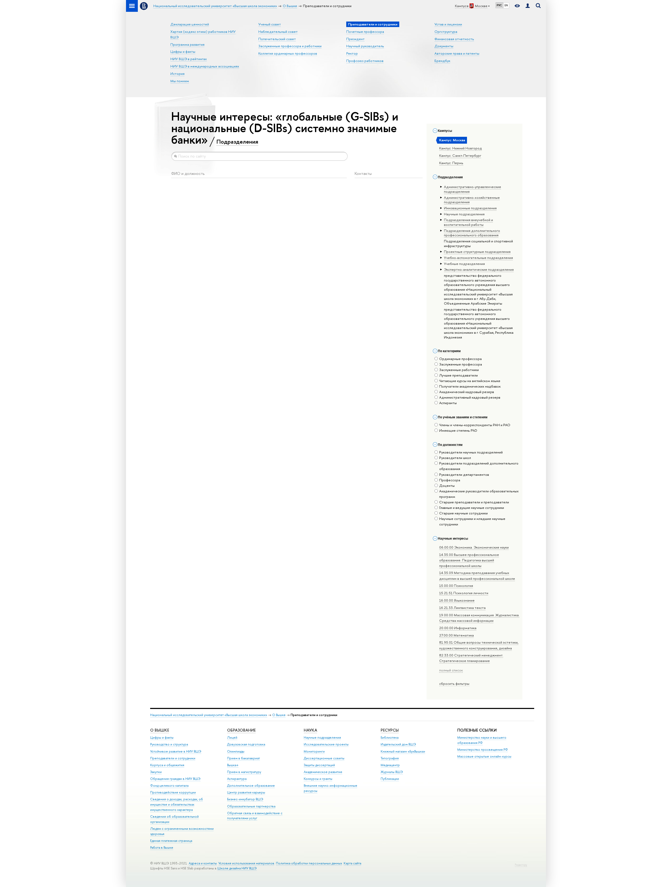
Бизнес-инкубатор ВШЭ (245, 799)
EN (506, 5)
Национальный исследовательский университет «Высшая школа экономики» (208, 715)
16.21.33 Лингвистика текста (462, 607)
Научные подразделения (322, 737)
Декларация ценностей (189, 24)
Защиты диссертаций (319, 765)
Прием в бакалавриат (243, 758)
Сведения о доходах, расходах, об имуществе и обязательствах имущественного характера (176, 804)
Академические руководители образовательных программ (479, 494)
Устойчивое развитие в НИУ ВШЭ (175, 751)
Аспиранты (448, 402)
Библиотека (389, 737)
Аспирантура (236, 778)
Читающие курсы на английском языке (469, 380)
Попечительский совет (277, 38)
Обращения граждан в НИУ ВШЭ (175, 778)
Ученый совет (269, 24)
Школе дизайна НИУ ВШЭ (237, 868)
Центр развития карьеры (246, 792)
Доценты (447, 485)
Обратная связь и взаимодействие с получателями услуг (254, 816)
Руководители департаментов (464, 474)
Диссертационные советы (324, 758)
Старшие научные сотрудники (463, 513)
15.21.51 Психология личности (463, 593)
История (177, 73)
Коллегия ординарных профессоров (287, 53)
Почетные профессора (365, 31)
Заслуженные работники (459, 369)
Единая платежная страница (171, 840)
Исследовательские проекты (326, 744)
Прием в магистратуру (244, 772)
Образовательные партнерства (251, 806)
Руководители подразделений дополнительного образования (478, 466)
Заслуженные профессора (460, 364)
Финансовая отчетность (454, 38)
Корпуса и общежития (167, 765)
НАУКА (310, 730)
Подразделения (237, 141)
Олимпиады (235, 751)
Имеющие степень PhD (458, 430)
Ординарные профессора (460, 358)
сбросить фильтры (454, 683)
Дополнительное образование (251, 785)
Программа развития (187, 44)
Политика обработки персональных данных (309, 863)
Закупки (156, 772)
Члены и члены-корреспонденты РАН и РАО (474, 424)
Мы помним (179, 81)
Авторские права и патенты (456, 53)
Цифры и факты (182, 51)
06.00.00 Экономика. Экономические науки (474, 547)
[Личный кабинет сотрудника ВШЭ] (528, 6)
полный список (451, 670)
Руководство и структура (169, 744)
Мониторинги (314, 751)
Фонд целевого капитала (169, 785)
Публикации (390, 778)
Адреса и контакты (203, 863)
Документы (443, 46)
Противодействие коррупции (173, 792)
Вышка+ (233, 765)
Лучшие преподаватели (458, 375)
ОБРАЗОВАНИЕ (241, 730)
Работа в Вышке (161, 847)
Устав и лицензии (448, 24)
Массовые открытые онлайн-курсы (484, 756)
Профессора (449, 480)
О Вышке (279, 715)
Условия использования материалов (246, 863)
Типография (390, 758)
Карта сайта (352, 863)
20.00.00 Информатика (457, 627)
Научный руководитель (365, 46)
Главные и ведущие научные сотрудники (471, 507)
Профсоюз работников (365, 60)
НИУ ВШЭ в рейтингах (188, 58)
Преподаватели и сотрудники (172, 758)
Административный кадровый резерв (469, 397)
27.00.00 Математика (456, 635)
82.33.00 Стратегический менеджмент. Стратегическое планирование (471, 658)
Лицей (232, 737)
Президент (355, 38)
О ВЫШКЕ (159, 730)
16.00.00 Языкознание (457, 600)
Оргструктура (445, 31)
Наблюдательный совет (278, 31)
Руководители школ (455, 457)
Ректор (352, 53)
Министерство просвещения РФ (482, 749)
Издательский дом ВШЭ (398, 744)
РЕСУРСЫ (390, 730)
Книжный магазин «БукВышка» (403, 751)
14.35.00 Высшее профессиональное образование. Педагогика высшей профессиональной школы (469, 560)
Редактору (521, 865)
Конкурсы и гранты (318, 778)
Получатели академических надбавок (470, 386)
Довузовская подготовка (246, 744)
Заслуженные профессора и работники (290, 46)
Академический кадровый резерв (466, 391)
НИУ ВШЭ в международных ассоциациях (204, 66)
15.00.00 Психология (456, 585)
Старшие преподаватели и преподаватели (474, 502)
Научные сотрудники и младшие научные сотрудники (472, 521)
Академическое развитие (323, 772)
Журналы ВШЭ (392, 772)
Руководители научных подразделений (471, 452)
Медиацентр (390, 765)
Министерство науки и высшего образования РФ (481, 740)
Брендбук (442, 60)
